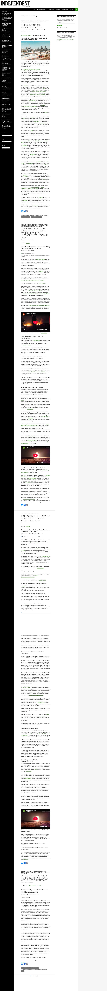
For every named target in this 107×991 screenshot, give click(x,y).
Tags (3, 139)
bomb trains (25, 859)
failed (36, 769)
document (26, 687)
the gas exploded (33, 542)
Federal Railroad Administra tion (41, 215)
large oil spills (28, 771)
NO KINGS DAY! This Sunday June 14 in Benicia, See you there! (6, 114)
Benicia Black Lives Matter (41, 9)
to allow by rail (46, 556)
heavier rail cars (41, 702)
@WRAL (36, 575)
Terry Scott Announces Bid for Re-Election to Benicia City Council (7, 73)
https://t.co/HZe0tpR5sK (39, 280)
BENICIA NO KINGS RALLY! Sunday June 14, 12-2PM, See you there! (6, 109)
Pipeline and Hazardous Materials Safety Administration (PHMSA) (34, 21)
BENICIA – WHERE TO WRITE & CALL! (54, 9)
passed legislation (32, 478)
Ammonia (23, 871)
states (25, 85)
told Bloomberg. (40, 568)
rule (45, 70)
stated (36, 188)
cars (24, 118)
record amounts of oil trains (29, 499)
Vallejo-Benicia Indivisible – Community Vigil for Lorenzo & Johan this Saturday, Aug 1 (7, 33)
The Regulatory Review (26, 35)
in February (30, 418)
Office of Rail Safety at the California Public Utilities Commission (34, 969)
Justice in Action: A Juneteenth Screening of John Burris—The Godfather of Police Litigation (7, 94)
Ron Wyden (38, 161)
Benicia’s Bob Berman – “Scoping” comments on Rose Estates (6, 28)
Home (34, 9)
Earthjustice (30, 188)
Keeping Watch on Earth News (41, 225)
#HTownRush (29, 280)
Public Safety (46, 872)
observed (25, 200)
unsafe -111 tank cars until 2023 (36, 371)
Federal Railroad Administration (39, 91)
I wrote (23, 586)
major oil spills (45, 416)
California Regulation (36, 871)
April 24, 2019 (42, 283)
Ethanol (28, 225)
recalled (45, 164)
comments (35, 204)
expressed (30, 163)
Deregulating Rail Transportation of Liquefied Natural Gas (33, 27)
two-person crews (29, 482)
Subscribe (59, 25)
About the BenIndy (65, 9)
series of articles (36, 340)
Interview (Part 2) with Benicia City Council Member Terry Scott (7, 18)
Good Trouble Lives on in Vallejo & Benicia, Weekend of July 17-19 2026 (6, 59)
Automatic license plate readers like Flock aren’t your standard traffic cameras (6, 50)
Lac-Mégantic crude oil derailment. (36, 695)
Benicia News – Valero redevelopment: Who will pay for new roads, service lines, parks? (7, 55)
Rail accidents (41, 21)
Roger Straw (32, 31)
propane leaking (27, 778)
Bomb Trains (23, 513)
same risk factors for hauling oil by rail (30, 293)
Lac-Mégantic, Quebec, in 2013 (34, 290)
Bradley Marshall (35, 187)
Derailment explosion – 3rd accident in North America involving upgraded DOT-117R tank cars (34, 233)
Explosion (32, 225)
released (26, 176)
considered (42, 122)
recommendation (27, 140)
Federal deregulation (25, 20)
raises (32, 130)
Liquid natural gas (34, 20)
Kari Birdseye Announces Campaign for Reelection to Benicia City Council (6, 23)
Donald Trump (38, 548)
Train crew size (24, 873)
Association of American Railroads (37, 94)
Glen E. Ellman (44, 333)
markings (41, 271)
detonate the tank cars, (32, 440)
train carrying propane (30, 435)
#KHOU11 (23, 280)
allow (44, 88)
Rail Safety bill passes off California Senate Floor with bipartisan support (35, 877)
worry (39, 73)
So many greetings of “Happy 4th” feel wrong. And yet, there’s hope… (6, 84)
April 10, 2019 (42, 580)
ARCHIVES (71, 9)
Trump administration (35, 22)
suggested (24, 145)
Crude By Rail (23, 224)
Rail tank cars (28, 22)
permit (33, 117)
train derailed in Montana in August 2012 (39, 305)
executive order (32, 100)
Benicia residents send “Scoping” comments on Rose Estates (6, 41)
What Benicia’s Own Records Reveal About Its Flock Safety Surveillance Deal (6, 68)
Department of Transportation (28, 215)
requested (43, 105)
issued (45, 112)
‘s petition (42, 715)
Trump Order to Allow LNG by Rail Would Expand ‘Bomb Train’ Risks (35, 518)
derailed (25, 175)
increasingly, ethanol (44, 293)
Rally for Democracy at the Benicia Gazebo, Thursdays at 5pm (6, 126)
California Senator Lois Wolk (35, 885)
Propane (31, 226)
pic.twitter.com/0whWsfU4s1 (27, 577)
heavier (29, 344)
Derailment (29, 224)
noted (44, 179)
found (40, 197)
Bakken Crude (28, 871)
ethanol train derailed (40, 259)
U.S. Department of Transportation (29, 106)
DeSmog (28, 243)
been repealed (30, 409)
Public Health (40, 872)
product (37, 64)
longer (24, 344)
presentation (28, 603)
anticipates (36, 121)
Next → (37, 976)
